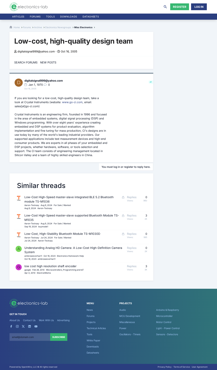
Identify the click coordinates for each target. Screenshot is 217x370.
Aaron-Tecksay (31, 205)
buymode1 (43, 226)
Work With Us (46, 320)
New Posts (48, 62)
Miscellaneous (127, 322)
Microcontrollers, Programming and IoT (65, 270)
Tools (50, 16)
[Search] (165, 7)
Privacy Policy (165, 367)
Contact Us (29, 320)
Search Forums (25, 62)
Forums (35, 16)
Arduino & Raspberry (167, 309)
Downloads (93, 346)
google (27, 270)
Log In (198, 6)
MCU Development (129, 316)
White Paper (93, 340)
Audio (122, 309)
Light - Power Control (167, 328)
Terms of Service (181, 367)
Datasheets (91, 16)
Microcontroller (164, 316)
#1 (151, 82)
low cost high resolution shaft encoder (50, 266)
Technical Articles (96, 328)
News (90, 309)
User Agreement (200, 367)
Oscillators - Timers (129, 334)
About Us (14, 320)
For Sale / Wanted (62, 205)
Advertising (63, 320)
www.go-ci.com (72, 102)
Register (179, 6)
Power (122, 328)
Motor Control (163, 322)
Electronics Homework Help (70, 256)
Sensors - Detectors (167, 334)
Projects (91, 322)
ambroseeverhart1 (33, 256)
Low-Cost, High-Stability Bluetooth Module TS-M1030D (62, 233)
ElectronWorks (44, 273)
